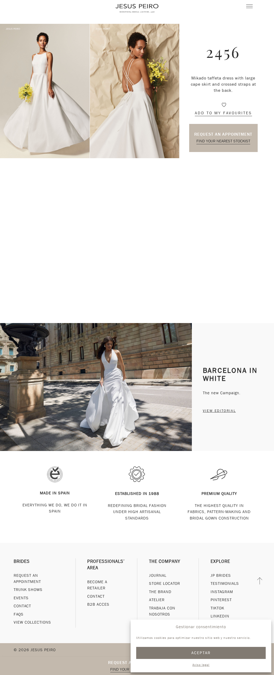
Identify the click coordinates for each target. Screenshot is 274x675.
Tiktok (217, 608)
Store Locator (164, 583)
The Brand (160, 591)
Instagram (222, 591)
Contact (22, 606)
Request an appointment (223, 134)
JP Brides (221, 575)
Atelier (157, 599)
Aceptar (201, 652)
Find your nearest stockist (223, 141)
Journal (157, 575)
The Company (164, 561)
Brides (22, 561)
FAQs (19, 614)
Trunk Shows (28, 589)
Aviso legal (201, 665)
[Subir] (260, 581)
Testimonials (225, 583)
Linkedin (220, 616)
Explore (220, 561)
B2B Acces (98, 604)
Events (21, 598)
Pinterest (221, 599)
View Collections (32, 622)
